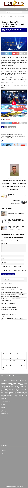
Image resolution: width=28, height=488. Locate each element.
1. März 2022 (11, 222)
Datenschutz (4, 405)
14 (17, 360)
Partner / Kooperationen (6, 411)
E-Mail (2, 258)
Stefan (19, 229)
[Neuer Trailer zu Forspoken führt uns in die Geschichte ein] (4, 228)
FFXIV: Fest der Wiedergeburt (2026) (9, 287)
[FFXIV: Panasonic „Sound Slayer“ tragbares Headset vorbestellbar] (4, 221)
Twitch (2, 453)
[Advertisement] (14, 155)
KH (5, 127)
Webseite (3, 262)
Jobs (2, 410)
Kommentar (4, 243)
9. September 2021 (12, 229)
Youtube (3, 451)
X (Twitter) (3, 450)
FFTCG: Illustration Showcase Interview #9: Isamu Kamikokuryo (16, 212)
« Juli (2, 369)
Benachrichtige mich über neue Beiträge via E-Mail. (14, 270)
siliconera (7, 119)
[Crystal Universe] (14, 6)
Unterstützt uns (4, 413)
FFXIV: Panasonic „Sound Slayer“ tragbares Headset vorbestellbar (16, 220)
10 (3, 360)
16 (24, 360)
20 (14, 363)
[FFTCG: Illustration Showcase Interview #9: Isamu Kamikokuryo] (4, 213)
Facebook (3, 448)
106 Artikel (18, 178)
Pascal (14, 34)
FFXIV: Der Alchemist (11, 307)
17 (3, 363)
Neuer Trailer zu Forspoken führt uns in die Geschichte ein (16, 227)
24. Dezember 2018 (7, 34)
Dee (16, 222)
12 (10, 360)
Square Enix (12, 127)
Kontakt (3, 407)
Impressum (3, 404)
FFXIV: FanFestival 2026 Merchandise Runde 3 (12, 292)
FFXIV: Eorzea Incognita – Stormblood (14, 312)
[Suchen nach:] (14, 12)
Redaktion (3, 408)
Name (2, 253)
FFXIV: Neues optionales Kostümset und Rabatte (12, 289)
